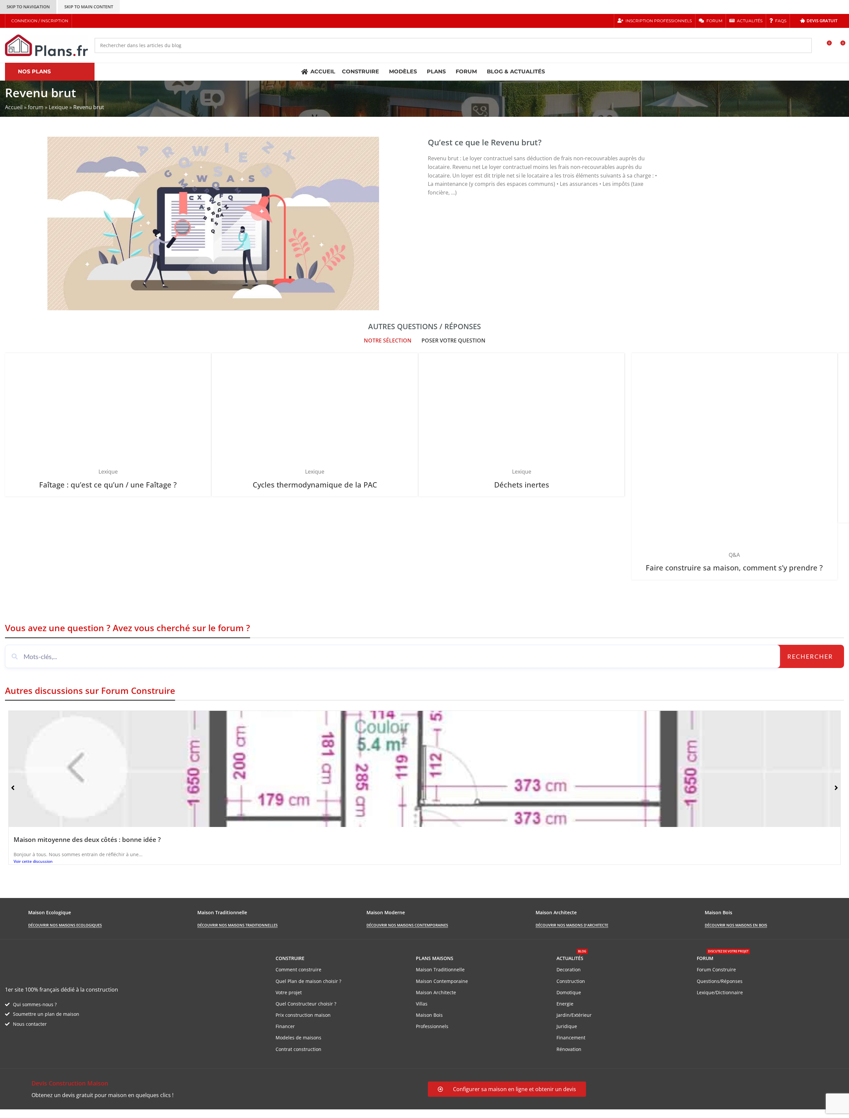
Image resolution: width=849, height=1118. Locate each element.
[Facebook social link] (79, 21)
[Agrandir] (202, 360)
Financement (570, 1037)
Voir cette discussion (33, 861)
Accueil (14, 107)
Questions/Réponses (720, 981)
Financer (285, 1026)
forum (35, 107)
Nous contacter (30, 1024)
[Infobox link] (213, 1089)
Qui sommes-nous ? (35, 1004)
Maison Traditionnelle (440, 969)
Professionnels (432, 1026)
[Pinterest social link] (104, 21)
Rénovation (568, 1049)
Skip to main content (88, 7)
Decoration (568, 969)
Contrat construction (298, 1049)
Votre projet (289, 992)
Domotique (568, 992)
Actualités (571, 957)
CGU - (96, 1113)
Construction (570, 981)
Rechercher (810, 656)
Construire (290, 958)
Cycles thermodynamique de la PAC (315, 485)
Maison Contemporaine (442, 981)
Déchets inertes (521, 485)
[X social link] (88, 21)
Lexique (58, 107)
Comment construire (298, 969)
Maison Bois (429, 1015)
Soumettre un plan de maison (46, 1014)
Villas (421, 1004)
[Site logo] (46, 44)
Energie (564, 1004)
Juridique (566, 1026)
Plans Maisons (434, 958)
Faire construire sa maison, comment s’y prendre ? (734, 567)
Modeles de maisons (298, 1037)
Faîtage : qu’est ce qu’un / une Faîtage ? (108, 485)
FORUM (723, 957)
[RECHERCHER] (804, 45)
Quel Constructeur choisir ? (306, 1004)
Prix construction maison (303, 1015)
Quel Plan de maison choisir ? (308, 981)
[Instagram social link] (96, 21)
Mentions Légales (126, 1113)
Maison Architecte (436, 992)
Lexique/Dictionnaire (720, 992)
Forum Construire (716, 969)
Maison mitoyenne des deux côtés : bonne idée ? (87, 839)
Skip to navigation (28, 7)
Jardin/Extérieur (574, 1015)
